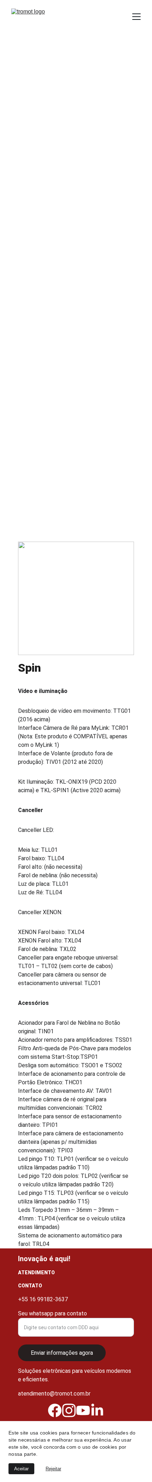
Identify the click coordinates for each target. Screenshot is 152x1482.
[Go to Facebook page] (55, 1410)
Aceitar (21, 1468)
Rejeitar (53, 1468)
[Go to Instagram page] (69, 1410)
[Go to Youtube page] (83, 1410)
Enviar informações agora (62, 1352)
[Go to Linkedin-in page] (97, 1410)
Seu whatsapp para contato (52, 1313)
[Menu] (136, 16)
